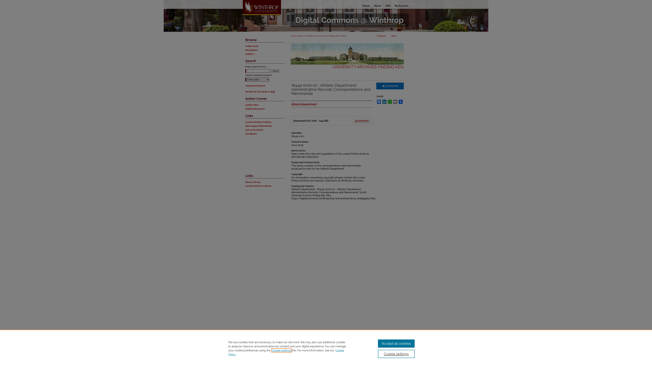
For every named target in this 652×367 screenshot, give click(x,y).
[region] (326, 348)
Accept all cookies (396, 344)
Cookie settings (281, 350)
